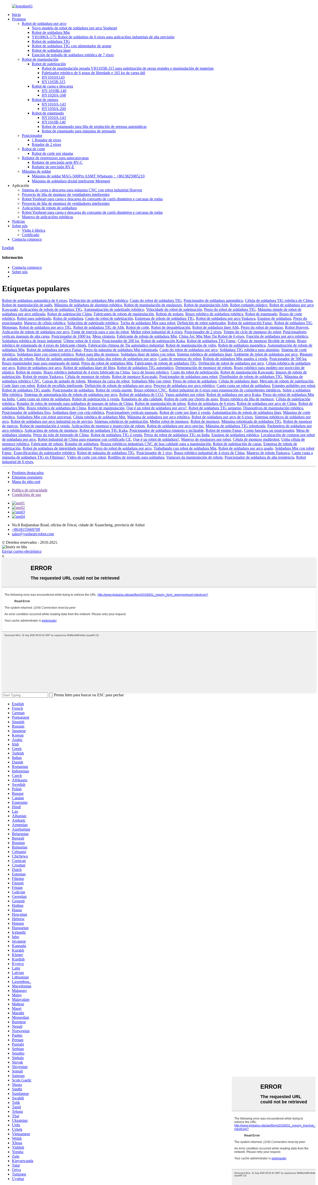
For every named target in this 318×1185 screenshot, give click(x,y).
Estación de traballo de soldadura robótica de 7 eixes (73, 55)
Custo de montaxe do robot (180, 359)
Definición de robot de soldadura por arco (231, 363)
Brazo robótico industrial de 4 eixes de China (209, 453)
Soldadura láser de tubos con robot (148, 354)
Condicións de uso (26, 494)
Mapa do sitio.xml (26, 482)
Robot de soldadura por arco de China (266, 403)
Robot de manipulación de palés (27, 305)
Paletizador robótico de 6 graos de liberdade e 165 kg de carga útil (93, 73)
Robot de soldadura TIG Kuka (103, 430)
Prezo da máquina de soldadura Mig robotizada (121, 350)
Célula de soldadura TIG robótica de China (279, 300)
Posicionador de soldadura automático (213, 300)
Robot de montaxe (205, 421)
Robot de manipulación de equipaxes (153, 305)
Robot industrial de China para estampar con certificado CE (84, 439)
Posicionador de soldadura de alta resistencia (259, 457)
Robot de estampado (48, 113)
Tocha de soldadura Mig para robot (147, 323)
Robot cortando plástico (248, 305)
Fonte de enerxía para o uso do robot (100, 332)
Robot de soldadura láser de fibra (89, 368)
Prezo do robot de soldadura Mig (107, 363)
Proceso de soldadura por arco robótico (184, 385)
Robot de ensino (28, 372)
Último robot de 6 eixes (81, 341)
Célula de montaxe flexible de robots (266, 341)
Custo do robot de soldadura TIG (156, 300)
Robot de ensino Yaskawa (43, 377)
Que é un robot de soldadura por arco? (156, 408)
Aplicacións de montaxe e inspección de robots (108, 426)
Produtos (19, 19)
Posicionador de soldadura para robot (188, 377)
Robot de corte (33, 149)
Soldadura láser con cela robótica (78, 412)
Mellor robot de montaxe (169, 421)
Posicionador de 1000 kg (70, 336)
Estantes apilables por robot (293, 385)
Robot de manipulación (40, 59)
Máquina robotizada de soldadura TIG (251, 421)
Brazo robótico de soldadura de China (56, 408)
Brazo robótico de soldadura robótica (214, 314)
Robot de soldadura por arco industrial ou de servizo (51, 421)
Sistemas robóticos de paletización (121, 421)
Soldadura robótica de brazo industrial (31, 341)
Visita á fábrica (33, 230)
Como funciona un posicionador (269, 430)
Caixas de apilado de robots (63, 381)
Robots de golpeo (169, 314)
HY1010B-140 (54, 122)
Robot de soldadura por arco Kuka (233, 394)
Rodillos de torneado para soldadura (136, 457)
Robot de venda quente (114, 390)
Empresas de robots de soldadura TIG (164, 318)
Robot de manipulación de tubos (160, 403)
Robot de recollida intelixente (60, 385)
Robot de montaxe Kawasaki (134, 377)
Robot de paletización (49, 64)
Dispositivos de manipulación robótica (273, 408)
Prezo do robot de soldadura (195, 381)
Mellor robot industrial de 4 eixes (156, 332)
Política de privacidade (29, 490)
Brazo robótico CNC (150, 390)
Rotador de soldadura (81, 444)
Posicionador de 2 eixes (202, 332)
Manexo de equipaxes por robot (206, 439)
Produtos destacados (28, 473)
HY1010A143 (53, 77)
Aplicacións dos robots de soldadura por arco (121, 359)
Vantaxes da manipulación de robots (194, 457)
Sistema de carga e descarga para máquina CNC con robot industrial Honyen (82, 190)
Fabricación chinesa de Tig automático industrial (126, 345)
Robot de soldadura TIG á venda (116, 435)
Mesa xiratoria (103, 336)
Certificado (30, 235)
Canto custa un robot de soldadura (243, 385)
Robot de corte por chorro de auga (191, 399)
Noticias (18, 221)
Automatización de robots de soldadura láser (246, 412)
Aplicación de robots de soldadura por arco (35, 332)
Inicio (16, 14)
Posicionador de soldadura (73, 390)
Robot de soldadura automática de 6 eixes (34, 300)
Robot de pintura (45, 100)
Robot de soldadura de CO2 (141, 394)
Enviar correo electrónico (21, 551)
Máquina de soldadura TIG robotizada (235, 426)
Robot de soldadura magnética (242, 345)
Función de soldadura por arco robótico (277, 336)
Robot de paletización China (69, 314)
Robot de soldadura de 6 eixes (211, 403)
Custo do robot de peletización (194, 372)
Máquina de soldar (36, 171)
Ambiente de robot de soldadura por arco (266, 354)
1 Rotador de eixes (46, 140)
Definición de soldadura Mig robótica (98, 300)
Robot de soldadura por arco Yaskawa (225, 318)
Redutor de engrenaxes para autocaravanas (55, 158)
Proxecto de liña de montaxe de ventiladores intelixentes (66, 194)
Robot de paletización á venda (95, 399)
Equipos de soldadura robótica (235, 435)
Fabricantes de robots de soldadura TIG (166, 363)
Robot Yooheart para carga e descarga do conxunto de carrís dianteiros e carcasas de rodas (92, 199)
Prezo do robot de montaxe (262, 327)
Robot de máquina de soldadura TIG (105, 453)
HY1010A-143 (54, 104)
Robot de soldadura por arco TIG (45, 327)
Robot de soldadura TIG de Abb (98, 327)
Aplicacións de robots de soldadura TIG (50, 309)
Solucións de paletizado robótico (92, 323)
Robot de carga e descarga (52, 86)
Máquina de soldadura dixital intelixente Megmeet (71, 181)
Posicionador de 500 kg (287, 359)
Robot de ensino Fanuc (224, 430)
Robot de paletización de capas (237, 444)
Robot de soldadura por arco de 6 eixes (222, 417)
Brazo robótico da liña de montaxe (247, 399)
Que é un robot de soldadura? (156, 439)
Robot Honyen (296, 327)
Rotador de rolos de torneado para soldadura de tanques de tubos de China (75, 403)
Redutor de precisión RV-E (53, 167)
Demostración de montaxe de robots (203, 368)
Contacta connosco (27, 239)
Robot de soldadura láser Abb (215, 327)
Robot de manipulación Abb (206, 305)
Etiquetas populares (27, 477)
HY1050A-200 (54, 109)
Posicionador (32, 135)
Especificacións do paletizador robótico (44, 453)
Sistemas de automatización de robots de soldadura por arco (70, 394)
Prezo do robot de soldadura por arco (123, 448)
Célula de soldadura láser (238, 381)
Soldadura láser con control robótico (45, 354)
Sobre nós (20, 226)
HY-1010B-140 (54, 91)
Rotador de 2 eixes (46, 144)
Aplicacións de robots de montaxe (51, 430)
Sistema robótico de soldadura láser (204, 354)
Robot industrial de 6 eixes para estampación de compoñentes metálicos (224, 390)
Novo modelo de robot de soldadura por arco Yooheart (74, 28)
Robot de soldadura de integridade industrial (57, 448)
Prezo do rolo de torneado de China (61, 435)
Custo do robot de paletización (109, 318)
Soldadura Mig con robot (151, 381)
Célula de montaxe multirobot (256, 439)
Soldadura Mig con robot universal (44, 417)
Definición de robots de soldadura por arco (118, 385)
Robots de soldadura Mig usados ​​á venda (235, 359)
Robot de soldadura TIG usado (26, 390)
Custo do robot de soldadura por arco (188, 350)
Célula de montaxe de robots (87, 377)
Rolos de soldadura (68, 318)
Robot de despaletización (170, 327)
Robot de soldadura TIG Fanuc (211, 341)
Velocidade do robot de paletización (174, 309)
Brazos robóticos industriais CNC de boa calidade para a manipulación (155, 444)
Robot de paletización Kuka (163, 341)
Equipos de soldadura (274, 318)
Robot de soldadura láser (51, 50)
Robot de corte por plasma (52, 153)
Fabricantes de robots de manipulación (124, 314)
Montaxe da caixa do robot (108, 381)
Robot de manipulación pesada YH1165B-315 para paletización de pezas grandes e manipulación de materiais (128, 68)
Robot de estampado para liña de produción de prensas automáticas (94, 126)
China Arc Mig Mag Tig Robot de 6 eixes (211, 336)
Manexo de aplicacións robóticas (47, 217)
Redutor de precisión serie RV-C (57, 162)
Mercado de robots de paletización (286, 381)
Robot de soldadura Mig (51, 32)
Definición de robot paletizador (201, 323)
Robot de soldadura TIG (51, 41)
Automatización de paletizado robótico (114, 309)
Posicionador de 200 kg (120, 341)
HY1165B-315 (53, 82)
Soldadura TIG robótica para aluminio (249, 350)
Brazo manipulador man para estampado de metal (40, 363)
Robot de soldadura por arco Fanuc (54, 350)
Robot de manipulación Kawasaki (247, 372)
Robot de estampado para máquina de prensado (79, 131)
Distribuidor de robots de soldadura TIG (250, 377)
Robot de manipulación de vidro (191, 345)
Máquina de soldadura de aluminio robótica (88, 305)
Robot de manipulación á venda (45, 426)
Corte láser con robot (18, 385)
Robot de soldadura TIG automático (145, 368)
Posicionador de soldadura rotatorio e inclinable (166, 430)
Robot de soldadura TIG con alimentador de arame (71, 46)
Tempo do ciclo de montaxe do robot (252, 332)
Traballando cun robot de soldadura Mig (185, 448)
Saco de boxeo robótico (150, 372)
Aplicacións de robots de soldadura (49, 208)
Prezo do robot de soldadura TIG (230, 309)
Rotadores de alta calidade (141, 399)
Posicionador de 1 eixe (154, 453)
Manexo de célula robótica (44, 323)
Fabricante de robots (47, 444)
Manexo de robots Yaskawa (268, 453)
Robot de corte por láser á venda (184, 412)
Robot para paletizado (34, 318)
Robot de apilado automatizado (60, 359)
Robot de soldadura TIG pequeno (215, 408)
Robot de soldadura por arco (44, 23)
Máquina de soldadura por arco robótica (158, 417)
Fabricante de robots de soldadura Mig (147, 336)
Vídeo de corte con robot (86, 457)
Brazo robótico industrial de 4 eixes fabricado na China (86, 372)
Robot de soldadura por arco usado (245, 448)
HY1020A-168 (54, 95)
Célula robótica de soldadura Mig (99, 417)
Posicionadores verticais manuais (132, 412)
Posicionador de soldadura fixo (26, 412)
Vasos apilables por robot (184, 394)
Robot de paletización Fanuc (250, 323)
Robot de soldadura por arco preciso (175, 426)
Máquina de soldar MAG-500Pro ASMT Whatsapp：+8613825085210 (88, 176)
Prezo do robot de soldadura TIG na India (176, 435)
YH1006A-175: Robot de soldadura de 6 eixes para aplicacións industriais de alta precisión (103, 37)
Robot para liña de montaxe (97, 354)
